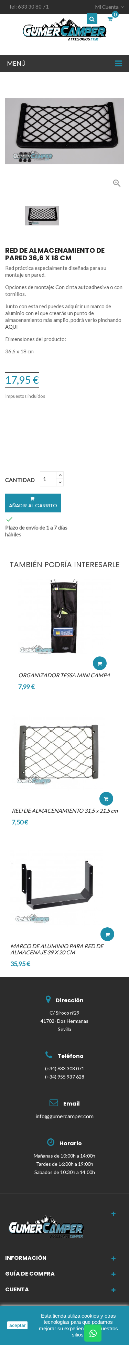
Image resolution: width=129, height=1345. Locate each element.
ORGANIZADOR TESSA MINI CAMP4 (64, 675)
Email (71, 1104)
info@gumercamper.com (64, 1116)
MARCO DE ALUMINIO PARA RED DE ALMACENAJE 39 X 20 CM (56, 949)
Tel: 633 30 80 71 (29, 6)
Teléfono (70, 1056)
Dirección (70, 1000)
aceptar (17, 1325)
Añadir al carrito (33, 505)
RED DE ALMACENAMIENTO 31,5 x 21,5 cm (65, 810)
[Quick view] (100, 643)
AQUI (11, 327)
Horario (71, 1143)
